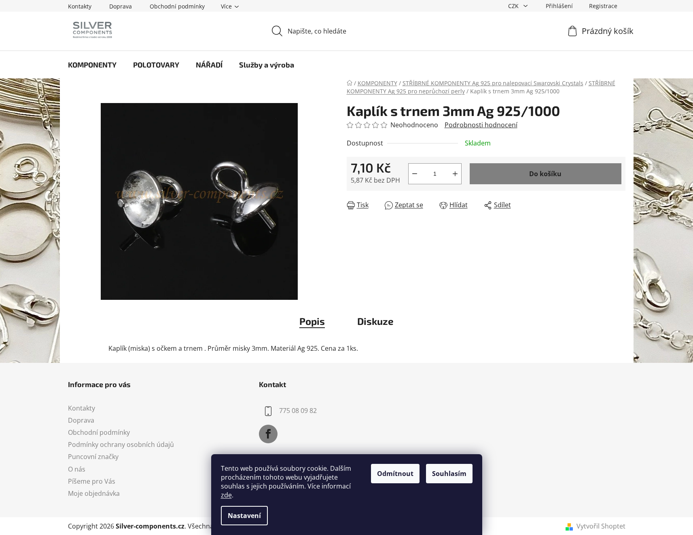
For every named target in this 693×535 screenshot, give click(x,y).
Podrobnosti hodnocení (481, 124)
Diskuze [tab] (375, 321)
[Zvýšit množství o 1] (455, 174)
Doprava (120, 6)
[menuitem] (92, 64)
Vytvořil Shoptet (600, 526)
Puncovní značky (93, 456)
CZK (514, 6)
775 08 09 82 (298, 410)
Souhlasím (449, 473)
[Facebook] (268, 434)
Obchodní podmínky (177, 6)
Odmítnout (395, 473)
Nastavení (244, 515)
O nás (76, 469)
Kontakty (79, 6)
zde (226, 495)
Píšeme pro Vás (91, 481)
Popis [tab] (312, 321)
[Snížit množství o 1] (415, 174)
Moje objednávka (94, 493)
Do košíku (545, 173)
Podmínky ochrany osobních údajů (121, 444)
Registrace (603, 6)
